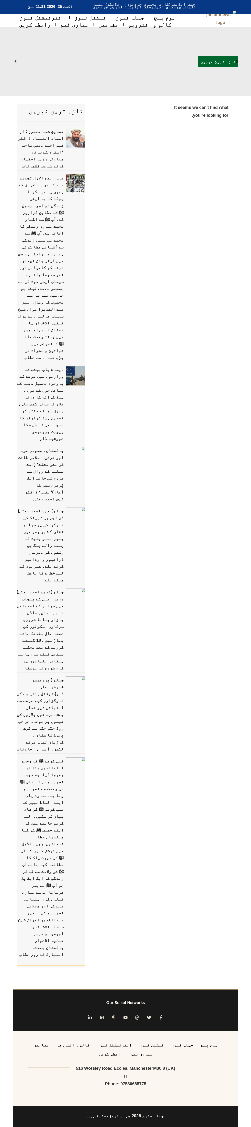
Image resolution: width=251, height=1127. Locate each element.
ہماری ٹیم (74, 25)
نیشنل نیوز (90, 18)
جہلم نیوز (130, 18)
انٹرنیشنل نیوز (42, 18)
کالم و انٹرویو (149, 25)
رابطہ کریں (35, 25)
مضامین (108, 25)
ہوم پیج (165, 18)
